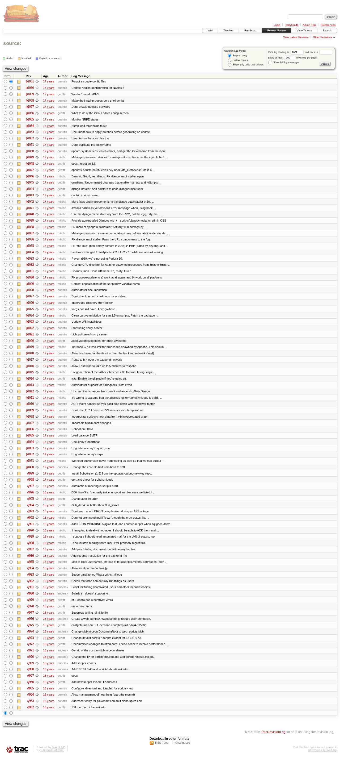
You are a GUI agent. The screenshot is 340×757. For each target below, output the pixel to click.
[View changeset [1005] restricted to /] (37, 435)
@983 (30, 574)
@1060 (30, 88)
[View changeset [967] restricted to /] (37, 675)
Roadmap (250, 30)
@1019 (30, 347)
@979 (30, 600)
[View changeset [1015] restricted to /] (37, 372)
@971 (30, 650)
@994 (30, 505)
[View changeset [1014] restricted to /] (37, 378)
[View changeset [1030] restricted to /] (37, 277)
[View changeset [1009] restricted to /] (37, 410)
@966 (30, 682)
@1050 (30, 151)
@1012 (30, 391)
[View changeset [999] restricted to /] (37, 473)
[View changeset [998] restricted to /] (37, 479)
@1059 (30, 94)
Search (327, 30)
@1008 (30, 416)
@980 (30, 593)
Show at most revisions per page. (292, 57)
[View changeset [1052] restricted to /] (37, 138)
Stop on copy (239, 55)
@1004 (30, 442)
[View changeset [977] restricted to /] (37, 612)
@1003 (30, 448)
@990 (30, 530)
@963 (30, 701)
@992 (30, 517)
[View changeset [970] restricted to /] (37, 657)
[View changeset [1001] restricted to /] (37, 461)
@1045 (30, 182)
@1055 (30, 119)
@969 (30, 663)
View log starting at (279, 52)
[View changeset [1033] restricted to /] (37, 258)
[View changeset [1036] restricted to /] (37, 239)
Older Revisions (322, 37)
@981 (30, 587)
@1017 (30, 359)
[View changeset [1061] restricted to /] (37, 81)
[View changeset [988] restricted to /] (37, 543)
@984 (30, 568)
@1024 (30, 315)
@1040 (30, 214)
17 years (48, 81)
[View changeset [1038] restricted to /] (37, 227)
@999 (30, 473)
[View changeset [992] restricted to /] (37, 517)
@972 (30, 644)
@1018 (30, 353)
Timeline (228, 30)
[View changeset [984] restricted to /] (37, 568)
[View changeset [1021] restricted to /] (37, 334)
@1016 (30, 366)
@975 (30, 625)
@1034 (30, 252)
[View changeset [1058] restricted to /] (37, 100)
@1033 (30, 258)
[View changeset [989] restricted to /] (37, 536)
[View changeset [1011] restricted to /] (37, 398)
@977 (30, 612)
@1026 (30, 303)
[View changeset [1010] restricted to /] (37, 404)
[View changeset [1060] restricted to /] (37, 88)
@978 (30, 606)
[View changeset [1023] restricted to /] (37, 321)
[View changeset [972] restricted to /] (37, 644)
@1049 (30, 157)
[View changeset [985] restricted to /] (37, 562)
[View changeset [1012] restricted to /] (37, 391)
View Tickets (304, 30)
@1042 (30, 201)
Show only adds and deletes (248, 64)
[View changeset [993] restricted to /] (37, 511)
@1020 (30, 341)
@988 (30, 543)
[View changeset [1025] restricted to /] (37, 309)
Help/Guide (292, 24)
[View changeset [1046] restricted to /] (37, 176)
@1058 (30, 100)
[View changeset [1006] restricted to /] (37, 429)
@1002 (30, 454)
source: (12, 43)
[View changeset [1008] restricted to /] (37, 416)
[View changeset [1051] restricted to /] (37, 145)
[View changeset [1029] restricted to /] (37, 284)
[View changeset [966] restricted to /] (37, 682)
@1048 (30, 163)
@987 (30, 549)
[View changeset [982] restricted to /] (37, 581)
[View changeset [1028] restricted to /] (37, 290)
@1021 (30, 334)
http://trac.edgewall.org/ (322, 749)
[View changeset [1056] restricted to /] (37, 113)
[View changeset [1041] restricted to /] (37, 208)
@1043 (30, 195)
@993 (30, 511)
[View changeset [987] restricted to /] (37, 549)
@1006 (30, 429)
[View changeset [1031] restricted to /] (37, 271)
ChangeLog (182, 742)
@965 (30, 688)
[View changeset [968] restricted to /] (37, 669)
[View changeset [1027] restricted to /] (37, 296)
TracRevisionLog (273, 732)
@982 (30, 581)
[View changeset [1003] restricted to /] (37, 448)
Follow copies (240, 60)
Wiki (210, 30)
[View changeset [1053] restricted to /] (37, 132)
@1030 (30, 277)
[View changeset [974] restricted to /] (37, 631)
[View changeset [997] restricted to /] (37, 486)
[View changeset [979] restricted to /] (37, 600)
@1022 (30, 328)
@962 (30, 707)
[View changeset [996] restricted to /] (37, 492)
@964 (30, 694)
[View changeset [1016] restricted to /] (37, 366)
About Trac (309, 24)
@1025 (30, 309)
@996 (30, 492)
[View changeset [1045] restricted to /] (37, 182)
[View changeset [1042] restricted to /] (37, 201)
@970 (30, 657)
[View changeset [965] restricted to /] (37, 688)
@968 (30, 669)
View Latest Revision (296, 37)
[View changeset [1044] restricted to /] (37, 189)
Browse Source (276, 30)
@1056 (30, 113)
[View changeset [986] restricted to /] (37, 556)
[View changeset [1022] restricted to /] (37, 328)
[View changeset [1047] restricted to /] (37, 170)
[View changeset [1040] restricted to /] (37, 214)
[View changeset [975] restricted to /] (37, 625)
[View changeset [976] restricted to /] (37, 619)
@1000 (30, 467)
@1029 (30, 284)
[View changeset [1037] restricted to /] (37, 233)
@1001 (30, 461)
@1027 (30, 296)
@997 (30, 486)
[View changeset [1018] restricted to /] (37, 353)
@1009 (30, 410)
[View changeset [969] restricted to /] (37, 663)
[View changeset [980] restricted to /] (37, 593)
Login (277, 24)
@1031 (30, 271)
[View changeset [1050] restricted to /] (37, 151)
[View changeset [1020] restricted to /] (37, 341)
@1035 (30, 246)
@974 (30, 631)
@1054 (30, 126)
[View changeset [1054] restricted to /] (37, 126)
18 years (48, 492)
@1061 (30, 81)
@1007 (30, 423)
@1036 (30, 239)
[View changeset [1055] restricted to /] (37, 119)
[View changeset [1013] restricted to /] (37, 385)
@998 (30, 479)
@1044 (30, 189)
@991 (30, 524)
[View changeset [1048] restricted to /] (37, 163)
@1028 (30, 290)
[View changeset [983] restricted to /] (37, 574)
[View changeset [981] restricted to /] (37, 587)
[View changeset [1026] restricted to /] (37, 303)
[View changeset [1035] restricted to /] (37, 246)
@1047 (30, 170)
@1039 (30, 220)
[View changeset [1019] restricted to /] (37, 347)
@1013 (30, 385)
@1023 (30, 321)
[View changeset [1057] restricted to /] (37, 107)
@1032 (30, 265)
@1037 (30, 233)
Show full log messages (286, 62)
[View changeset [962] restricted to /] (37, 707)
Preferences (328, 24)
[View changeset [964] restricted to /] (37, 694)
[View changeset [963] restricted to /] (37, 701)
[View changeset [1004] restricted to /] (37, 442)
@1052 (30, 138)
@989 (30, 536)
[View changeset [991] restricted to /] (37, 524)
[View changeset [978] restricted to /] (37, 606)
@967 (30, 675)
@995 (30, 499)
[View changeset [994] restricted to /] (37, 505)
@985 (30, 562)
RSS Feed (161, 742)
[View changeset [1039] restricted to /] (37, 220)
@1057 (30, 107)
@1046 (30, 176)
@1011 (30, 398)
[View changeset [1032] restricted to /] (37, 265)
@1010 (30, 404)
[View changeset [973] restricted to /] (37, 638)
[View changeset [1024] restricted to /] (37, 315)
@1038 (30, 227)
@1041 (30, 208)
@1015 (30, 372)
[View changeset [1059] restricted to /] (37, 94)
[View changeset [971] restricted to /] (37, 650)
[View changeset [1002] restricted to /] (37, 454)
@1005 (30, 435)
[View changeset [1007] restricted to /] (37, 423)
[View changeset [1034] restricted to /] (37, 252)
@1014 (30, 378)
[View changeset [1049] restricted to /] (37, 157)
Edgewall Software (52, 749)
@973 (30, 638)
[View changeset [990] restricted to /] (37, 530)
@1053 (30, 132)
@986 (30, 556)
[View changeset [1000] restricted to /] (37, 467)
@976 (30, 619)
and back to (312, 52)
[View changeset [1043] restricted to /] (37, 195)
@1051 (30, 145)
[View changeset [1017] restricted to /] (37, 359)
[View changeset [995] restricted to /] (37, 499)
